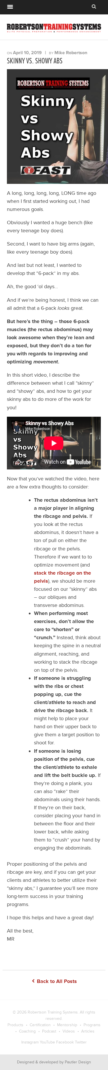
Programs (92, 1024)
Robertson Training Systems (53, 1012)
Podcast (49, 1031)
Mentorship (67, 1024)
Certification (40, 1024)
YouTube (47, 1042)
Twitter (81, 1042)
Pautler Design (78, 1062)
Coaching (27, 1031)
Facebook (65, 1042)
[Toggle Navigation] (10, 6)
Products (15, 1024)
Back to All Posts (56, 981)
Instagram (30, 1042)
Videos (68, 1031)
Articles (87, 1031)
